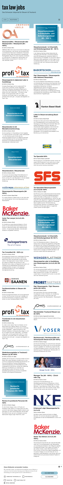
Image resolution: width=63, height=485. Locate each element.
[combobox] (59, 466)
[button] (59, 19)
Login (5, 19)
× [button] (61, 466)
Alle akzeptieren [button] (49, 473)
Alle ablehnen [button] (49, 476)
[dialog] (31, 475)
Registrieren (13, 19)
